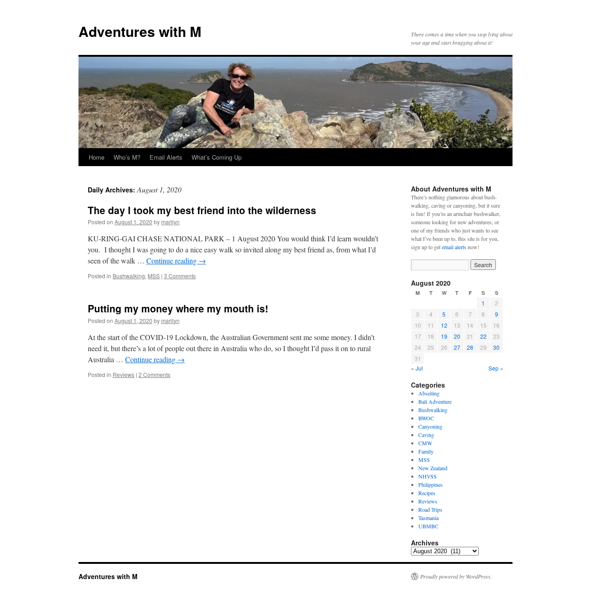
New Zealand (432, 468)
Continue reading (176, 260)
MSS (154, 276)
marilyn (170, 222)
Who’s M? (127, 157)
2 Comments (154, 374)
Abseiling (429, 393)
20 (457, 336)
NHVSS (427, 476)
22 (483, 336)
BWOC (426, 418)
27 (457, 347)
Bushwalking (129, 276)
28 (470, 347)
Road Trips (430, 509)
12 (444, 325)
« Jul (417, 368)
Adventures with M (139, 31)
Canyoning (430, 426)
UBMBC (428, 526)
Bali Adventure (435, 401)
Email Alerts (166, 157)
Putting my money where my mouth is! (178, 308)
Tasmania (428, 517)
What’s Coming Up (216, 157)
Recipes (426, 492)
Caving (426, 434)
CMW (425, 443)
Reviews (123, 374)
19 (444, 336)
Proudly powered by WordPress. (456, 576)
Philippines (430, 484)
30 (496, 347)
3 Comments (180, 276)
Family (426, 451)
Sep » (495, 368)
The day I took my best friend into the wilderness (202, 210)
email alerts (454, 247)
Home (96, 157)
